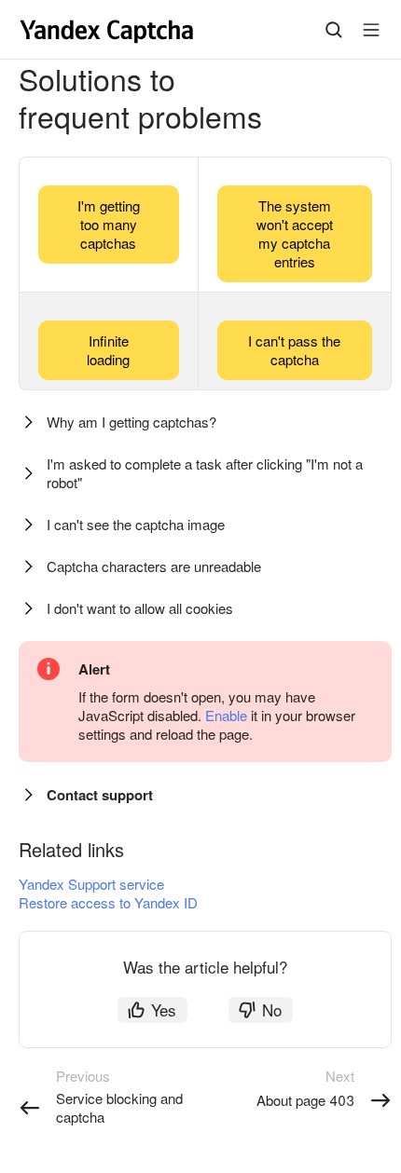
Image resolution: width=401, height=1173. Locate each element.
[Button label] (371, 29)
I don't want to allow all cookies (140, 608)
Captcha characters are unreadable (154, 566)
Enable (226, 715)
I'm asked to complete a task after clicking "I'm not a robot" (205, 473)
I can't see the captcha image (136, 524)
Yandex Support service (91, 883)
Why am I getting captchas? (131, 421)
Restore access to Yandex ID (108, 902)
